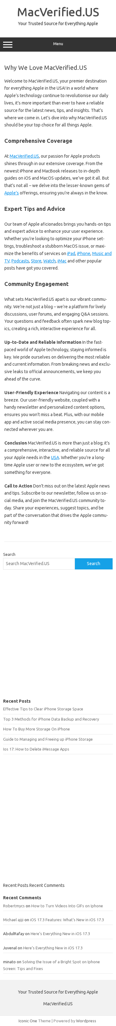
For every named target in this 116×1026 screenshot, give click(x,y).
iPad (71, 253)
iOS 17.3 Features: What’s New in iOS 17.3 (67, 919)
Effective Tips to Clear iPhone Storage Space (43, 709)
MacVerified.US (58, 11)
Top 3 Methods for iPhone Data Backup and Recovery (51, 719)
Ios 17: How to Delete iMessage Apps (36, 749)
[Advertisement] (58, 634)
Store (36, 260)
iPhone (83, 253)
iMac (62, 260)
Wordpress (86, 1021)
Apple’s (11, 192)
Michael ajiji (13, 919)
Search (9, 554)
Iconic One (28, 1021)
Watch (49, 260)
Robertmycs (14, 906)
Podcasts (20, 260)
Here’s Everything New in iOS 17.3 (60, 933)
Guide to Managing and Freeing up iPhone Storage (48, 739)
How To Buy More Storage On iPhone (36, 729)
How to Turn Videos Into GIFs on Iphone (67, 906)
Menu (58, 43)
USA (55, 457)
